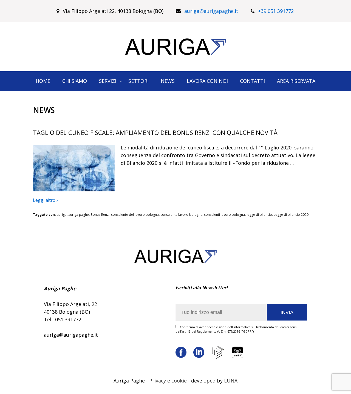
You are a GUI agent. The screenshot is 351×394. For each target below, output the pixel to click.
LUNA (230, 380)
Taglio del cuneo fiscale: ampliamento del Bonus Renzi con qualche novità (155, 132)
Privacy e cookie (168, 380)
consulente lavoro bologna (181, 214)
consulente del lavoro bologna (135, 214)
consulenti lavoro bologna (224, 214)
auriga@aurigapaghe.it (211, 11)
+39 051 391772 (276, 11)
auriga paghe (78, 214)
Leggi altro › (45, 200)
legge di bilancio (259, 214)
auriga (62, 214)
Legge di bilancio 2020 (291, 214)
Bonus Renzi (99, 214)
